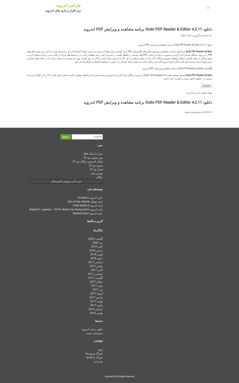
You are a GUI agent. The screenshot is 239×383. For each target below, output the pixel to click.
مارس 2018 (96, 250)
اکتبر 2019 (97, 246)
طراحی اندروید (68, 5)
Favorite (206, 86)
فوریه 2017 (96, 301)
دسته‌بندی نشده (192, 112)
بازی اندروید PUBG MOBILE (88, 205)
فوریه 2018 (96, 254)
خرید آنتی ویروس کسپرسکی (66, 181)
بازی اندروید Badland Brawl (88, 213)
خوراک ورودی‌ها (94, 353)
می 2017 (98, 289)
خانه (208, 7)
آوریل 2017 (96, 293)
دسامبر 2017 (95, 262)
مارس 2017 (96, 297)
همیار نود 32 (96, 169)
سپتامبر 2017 (95, 273)
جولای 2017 (96, 281)
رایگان (99, 177)
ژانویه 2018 (96, 258)
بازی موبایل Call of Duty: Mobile (85, 201)
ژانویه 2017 (96, 305)
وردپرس (98, 361)
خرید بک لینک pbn (93, 153)
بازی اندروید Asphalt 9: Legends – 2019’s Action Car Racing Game (66, 209)
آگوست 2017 (95, 277)
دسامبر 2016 (95, 309)
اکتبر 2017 (97, 270)
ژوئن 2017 (97, 285)
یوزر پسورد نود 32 (93, 157)
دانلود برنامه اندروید (92, 329)
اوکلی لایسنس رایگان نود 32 (88, 161)
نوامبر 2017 (96, 266)
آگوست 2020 (95, 238)
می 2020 (98, 242)
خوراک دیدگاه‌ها (94, 357)
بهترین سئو (97, 173)
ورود (100, 349)
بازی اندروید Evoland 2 (90, 197)
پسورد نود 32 (96, 165)
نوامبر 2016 (96, 313)
